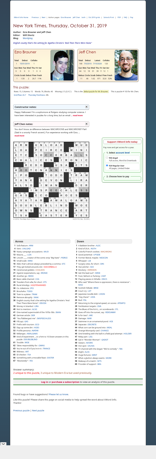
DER (33, 315)
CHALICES (40, 270)
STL (116, 309)
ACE (92, 266)
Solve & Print (109, 17)
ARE (91, 315)
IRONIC (44, 273)
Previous (35, 17)
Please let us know (58, 394)
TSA (29, 354)
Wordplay (28, 38)
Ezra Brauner (66, 17)
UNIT (103, 276)
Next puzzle (38, 410)
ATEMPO (121, 303)
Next (43, 17)
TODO (29, 291)
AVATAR (35, 330)
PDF (119, 17)
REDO (31, 276)
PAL (85, 300)
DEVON (43, 303)
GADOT (105, 339)
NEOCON (103, 257)
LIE (89, 260)
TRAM (34, 294)
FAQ (125, 17)
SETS (99, 361)
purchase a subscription (65, 381)
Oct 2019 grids (94, 17)
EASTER (50, 357)
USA (37, 279)
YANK (36, 297)
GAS (26, 321)
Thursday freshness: (36, 95)
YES (31, 360)
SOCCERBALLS (50, 266)
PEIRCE (64, 257)
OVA (99, 306)
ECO (37, 324)
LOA (29, 254)
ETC (63, 263)
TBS (120, 348)
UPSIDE (96, 254)
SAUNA (91, 345)
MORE (109, 358)
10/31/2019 (25, 63)
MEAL (109, 327)
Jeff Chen (76, 17)
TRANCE (46, 348)
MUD (46, 251)
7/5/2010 (88, 63)
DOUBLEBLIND (30, 339)
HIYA (93, 297)
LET (89, 291)
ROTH (93, 248)
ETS (45, 282)
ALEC (98, 245)
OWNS (42, 345)
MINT (94, 355)
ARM (31, 245)
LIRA (36, 306)
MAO (80, 284)
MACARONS (106, 251)
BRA (99, 364)
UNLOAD (26, 248)
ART (27, 351)
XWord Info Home (21, 17)
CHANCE (105, 330)
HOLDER (127, 333)
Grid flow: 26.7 (20, 95)
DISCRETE (92, 324)
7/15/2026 (97, 63)
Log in (44, 381)
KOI (111, 321)
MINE (97, 273)
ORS (102, 263)
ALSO (34, 309)
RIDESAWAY (110, 312)
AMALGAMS (32, 333)
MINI (30, 260)
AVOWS (89, 342)
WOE (27, 342)
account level (123, 152)
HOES (36, 327)
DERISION (92, 270)
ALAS (87, 351)
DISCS (104, 279)
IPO (32, 288)
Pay (131, 17)
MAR (89, 318)
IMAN (58, 312)
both (83, 17)
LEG (90, 336)
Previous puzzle (21, 410)
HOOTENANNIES (38, 285)
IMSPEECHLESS (44, 318)
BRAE (96, 287)
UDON (102, 294)
